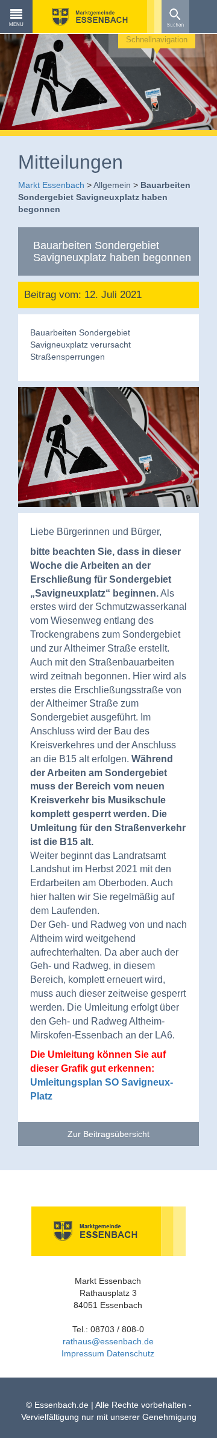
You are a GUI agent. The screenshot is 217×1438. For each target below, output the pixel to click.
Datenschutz (130, 1353)
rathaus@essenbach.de (108, 1341)
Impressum (82, 1353)
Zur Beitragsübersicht (108, 1134)
